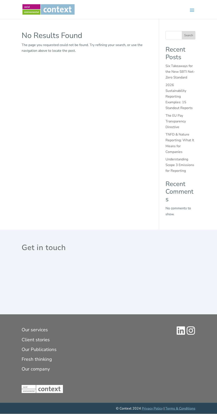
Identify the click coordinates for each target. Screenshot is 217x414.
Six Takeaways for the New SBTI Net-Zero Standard (180, 72)
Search (188, 35)
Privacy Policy (152, 408)
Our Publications (39, 349)
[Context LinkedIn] (180, 333)
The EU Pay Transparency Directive (176, 121)
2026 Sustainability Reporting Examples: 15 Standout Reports (179, 96)
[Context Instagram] (190, 333)
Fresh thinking (37, 359)
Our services (35, 330)
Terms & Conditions (180, 408)
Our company (36, 369)
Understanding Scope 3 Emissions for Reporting (180, 165)
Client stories (36, 340)
